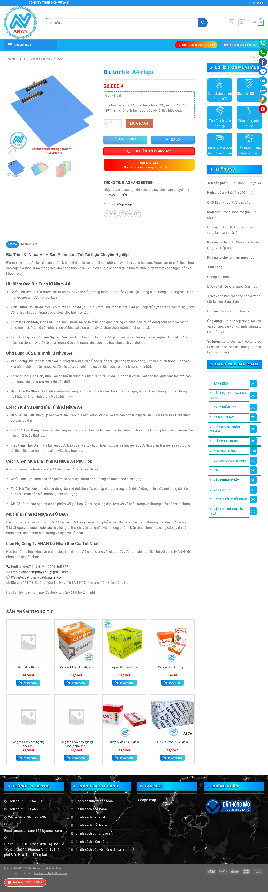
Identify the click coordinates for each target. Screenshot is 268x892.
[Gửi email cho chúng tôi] (261, 3)
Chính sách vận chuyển (92, 833)
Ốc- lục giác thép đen (230, 460)
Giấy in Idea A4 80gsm (124, 742)
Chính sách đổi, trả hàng (93, 825)
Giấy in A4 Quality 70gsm (76, 667)
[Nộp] (203, 22)
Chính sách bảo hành (91, 809)
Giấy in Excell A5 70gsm (172, 742)
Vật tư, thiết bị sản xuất (226, 511)
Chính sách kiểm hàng (91, 842)
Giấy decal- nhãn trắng (225, 429)
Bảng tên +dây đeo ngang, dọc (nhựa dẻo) (76, 744)
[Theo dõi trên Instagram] (254, 3)
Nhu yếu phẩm (224, 450)
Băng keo (221, 383)
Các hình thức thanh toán (94, 801)
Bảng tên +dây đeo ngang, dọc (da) (28, 744)
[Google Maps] (263, 99)
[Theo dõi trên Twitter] (257, 3)
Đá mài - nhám (224, 417)
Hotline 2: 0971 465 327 (26, 809)
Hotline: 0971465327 (27, 882)
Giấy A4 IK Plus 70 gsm (124, 667)
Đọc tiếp (175, 682)
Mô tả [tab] (12, 244)
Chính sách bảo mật (90, 817)
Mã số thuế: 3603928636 (27, 817)
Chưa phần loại (225, 407)
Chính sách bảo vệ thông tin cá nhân (102, 850)
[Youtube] (263, 109)
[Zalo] (263, 90)
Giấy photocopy (226, 441)
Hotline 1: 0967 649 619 (26, 801)
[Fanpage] (263, 62)
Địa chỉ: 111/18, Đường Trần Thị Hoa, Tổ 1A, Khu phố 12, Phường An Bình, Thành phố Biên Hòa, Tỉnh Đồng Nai (34, 849)
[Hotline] (263, 43)
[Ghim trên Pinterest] (129, 213)
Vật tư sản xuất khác (230, 499)
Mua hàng (139, 124)
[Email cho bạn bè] (122, 213)
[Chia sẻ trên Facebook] (107, 213)
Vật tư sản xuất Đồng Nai (44, 868)
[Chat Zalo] (263, 80)
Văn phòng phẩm (47, 59)
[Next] (90, 111)
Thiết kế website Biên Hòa (50, 873)
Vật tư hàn (222, 489)
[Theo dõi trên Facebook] (250, 3)
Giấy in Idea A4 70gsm (172, 667)
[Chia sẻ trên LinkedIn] (137, 213)
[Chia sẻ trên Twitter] (114, 213)
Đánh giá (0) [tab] (30, 244)
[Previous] (13, 111)
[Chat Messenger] (263, 71)
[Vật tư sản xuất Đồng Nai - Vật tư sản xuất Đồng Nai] (21, 22)
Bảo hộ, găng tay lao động (228, 395)
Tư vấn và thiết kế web (19, 873)
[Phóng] (12, 150)
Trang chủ (14, 59)
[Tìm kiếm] (231, 22)
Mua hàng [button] (30, 682)
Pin (216, 470)
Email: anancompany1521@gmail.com (33, 831)
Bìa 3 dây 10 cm (28, 667)
